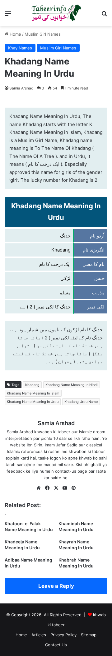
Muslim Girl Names (43, 34)
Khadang (32, 385)
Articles (38, 634)
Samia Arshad (21, 88)
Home (14, 34)
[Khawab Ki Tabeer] (56, 13)
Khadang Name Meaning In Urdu (32, 401)
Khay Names (20, 47)
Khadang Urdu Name (81, 401)
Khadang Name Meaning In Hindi (71, 385)
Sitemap (88, 634)
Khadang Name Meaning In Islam (33, 393)
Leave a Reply (56, 586)
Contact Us (56, 644)
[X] (56, 488)
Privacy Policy (63, 634)
